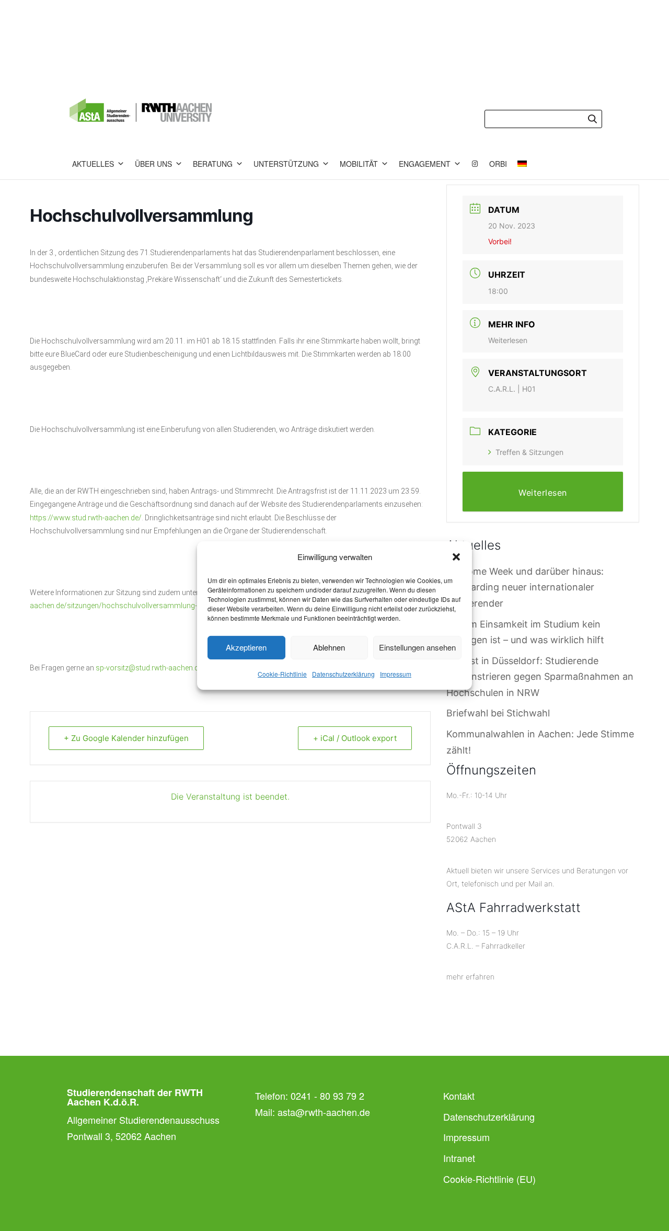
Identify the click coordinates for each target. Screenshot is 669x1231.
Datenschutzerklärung (343, 673)
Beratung (213, 163)
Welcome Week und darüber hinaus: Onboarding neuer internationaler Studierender (525, 587)
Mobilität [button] (359, 163)
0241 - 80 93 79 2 (327, 1095)
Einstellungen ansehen (417, 647)
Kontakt (459, 1095)
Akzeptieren (246, 647)
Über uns (153, 163)
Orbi (498, 163)
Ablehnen (329, 647)
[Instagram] (475, 163)
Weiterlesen (507, 340)
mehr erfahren (470, 976)
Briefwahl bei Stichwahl (498, 713)
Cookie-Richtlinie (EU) (489, 1179)
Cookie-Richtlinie (282, 673)
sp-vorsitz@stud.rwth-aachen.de (149, 668)
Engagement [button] (425, 163)
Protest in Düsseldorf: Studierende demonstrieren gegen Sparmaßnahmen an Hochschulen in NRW (539, 676)
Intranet (459, 1158)
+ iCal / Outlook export (355, 738)
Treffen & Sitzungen (529, 452)
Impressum (395, 673)
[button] (456, 557)
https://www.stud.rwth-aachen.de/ (86, 518)
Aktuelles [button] (93, 163)
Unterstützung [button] (286, 163)
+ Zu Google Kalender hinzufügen (126, 738)
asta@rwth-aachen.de (324, 1112)
